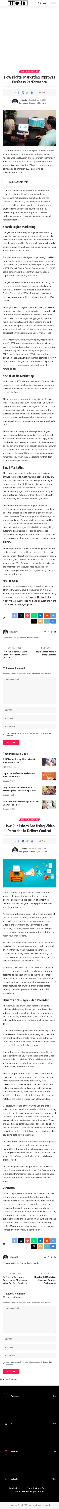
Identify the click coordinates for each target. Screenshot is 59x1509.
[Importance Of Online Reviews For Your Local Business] (49, 776)
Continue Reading (8, 1379)
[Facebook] (48, 632)
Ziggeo (14, 1226)
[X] (29, 1424)
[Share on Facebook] (18, 92)
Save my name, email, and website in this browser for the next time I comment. (29, 734)
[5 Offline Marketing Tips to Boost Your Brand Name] (49, 762)
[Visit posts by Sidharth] (15, 102)
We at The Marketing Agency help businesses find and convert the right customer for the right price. (29, 601)
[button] (5, 3)
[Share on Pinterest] (27, 615)
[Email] (40, 621)
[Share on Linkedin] (40, 615)
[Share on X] (23, 92)
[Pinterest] (29, 1451)
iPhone (32, 978)
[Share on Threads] (34, 621)
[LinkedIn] (55, 632)
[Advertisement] (29, 36)
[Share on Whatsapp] (34, 615)
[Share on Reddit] (47, 615)
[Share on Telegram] (53, 615)
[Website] (45, 632)
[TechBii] (18, 3)
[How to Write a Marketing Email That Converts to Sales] (49, 804)
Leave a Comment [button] (15, 1297)
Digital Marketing (29, 71)
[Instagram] (51, 632)
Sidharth (23, 100)
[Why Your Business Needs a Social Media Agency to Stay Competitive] (49, 790)
